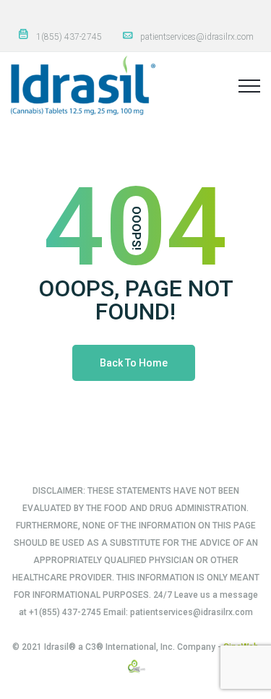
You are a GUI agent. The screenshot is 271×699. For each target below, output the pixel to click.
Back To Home (134, 363)
